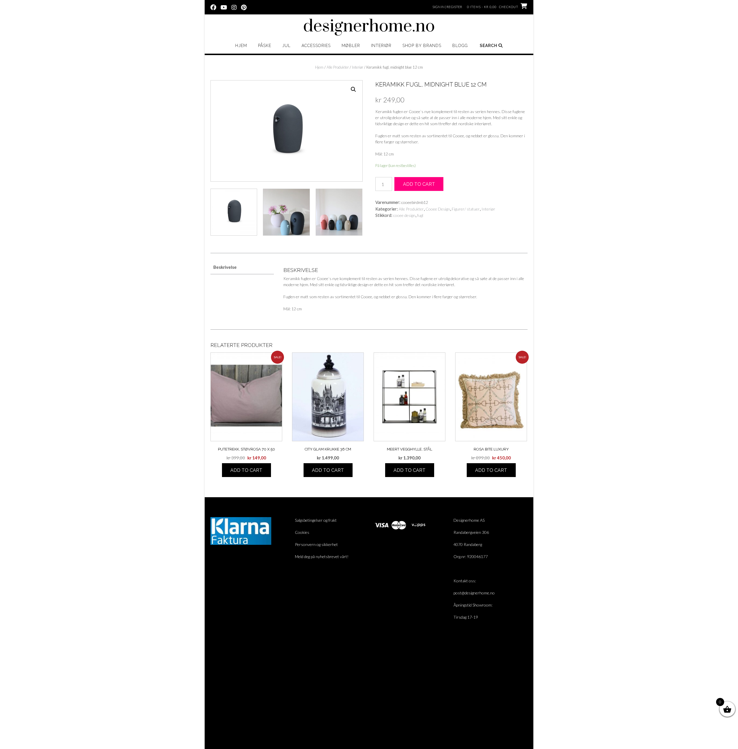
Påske (264, 45)
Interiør (381, 45)
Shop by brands (421, 45)
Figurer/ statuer (466, 209)
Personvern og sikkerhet (316, 544)
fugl (420, 215)
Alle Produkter (338, 67)
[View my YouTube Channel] (224, 6)
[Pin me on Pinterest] (243, 6)
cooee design (404, 215)
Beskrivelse (225, 267)
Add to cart (419, 184)
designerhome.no (369, 26)
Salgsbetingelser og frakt (316, 520)
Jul (286, 45)
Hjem (241, 45)
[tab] (242, 267)
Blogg (460, 45)
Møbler (351, 45)
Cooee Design (438, 209)
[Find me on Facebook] (213, 6)
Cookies (302, 532)
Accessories (316, 45)
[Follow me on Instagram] (234, 6)
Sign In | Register (447, 7)
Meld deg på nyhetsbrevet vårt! (322, 556)
